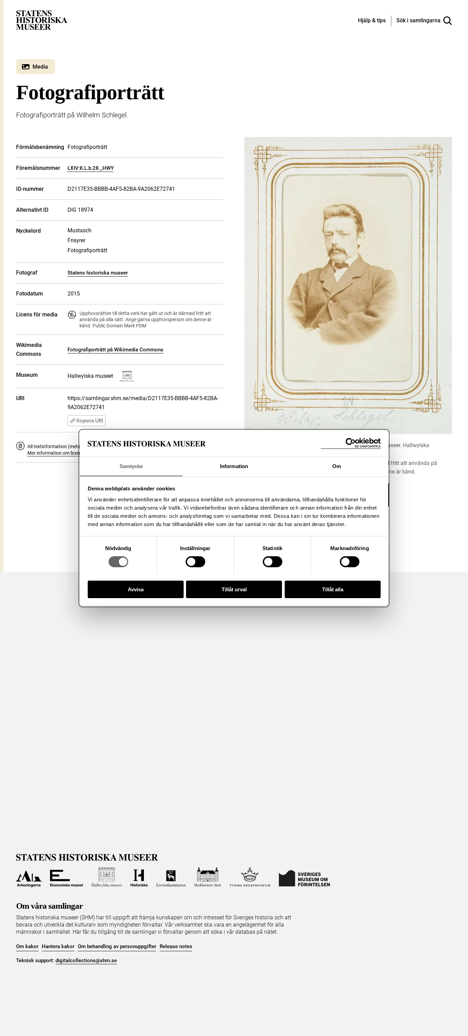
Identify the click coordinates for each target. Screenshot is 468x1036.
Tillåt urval (234, 589)
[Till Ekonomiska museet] (66, 877)
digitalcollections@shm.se (86, 960)
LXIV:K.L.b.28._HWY (90, 168)
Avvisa (136, 589)
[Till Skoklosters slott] (207, 877)
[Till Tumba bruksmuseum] (250, 877)
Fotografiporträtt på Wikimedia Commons (115, 350)
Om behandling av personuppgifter (117, 946)
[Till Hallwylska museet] (106, 877)
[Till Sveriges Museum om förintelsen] (304, 877)
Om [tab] (336, 466)
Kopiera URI (89, 421)
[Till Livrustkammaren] (171, 877)
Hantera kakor (58, 946)
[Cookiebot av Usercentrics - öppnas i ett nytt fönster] (351, 443)
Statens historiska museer (97, 273)
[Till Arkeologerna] (28, 877)
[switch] (195, 561)
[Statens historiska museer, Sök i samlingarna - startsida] (41, 19)
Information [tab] (234, 466)
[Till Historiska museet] (139, 877)
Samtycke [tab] (131, 466)
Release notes (176, 946)
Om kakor (27, 946)
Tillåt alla (332, 589)
